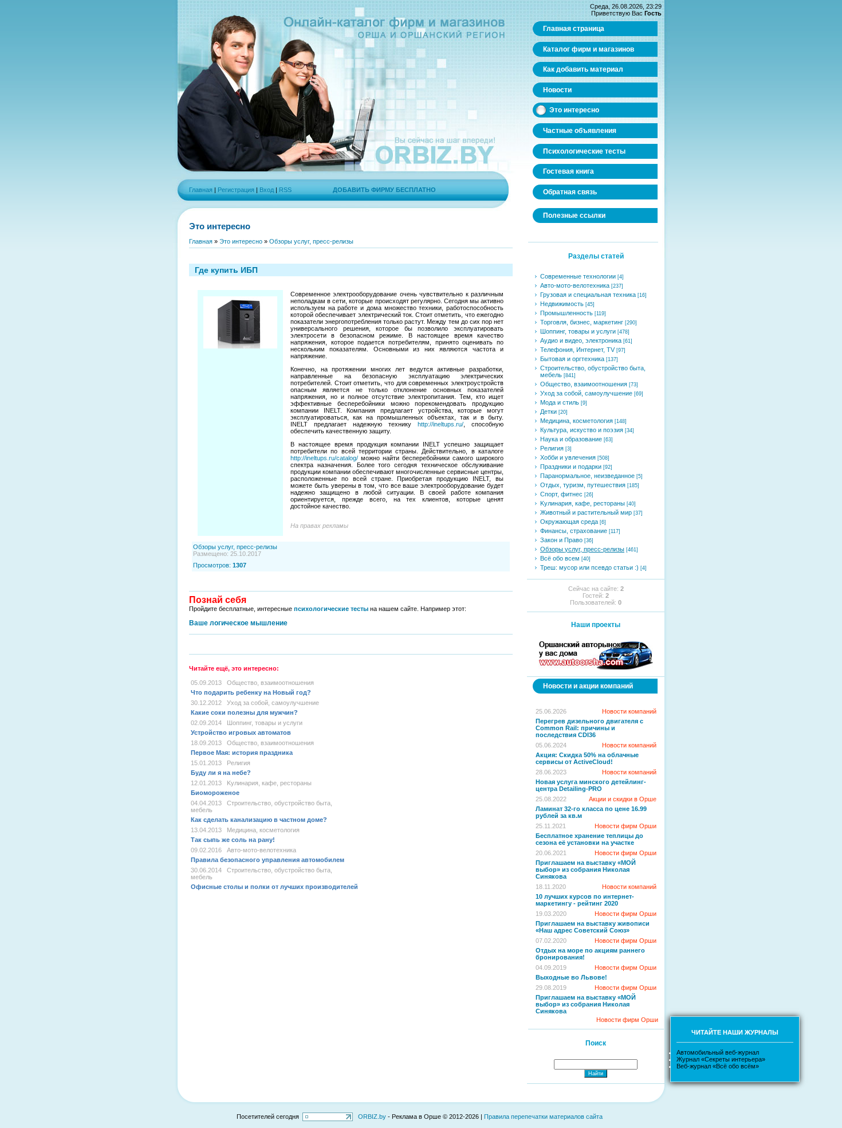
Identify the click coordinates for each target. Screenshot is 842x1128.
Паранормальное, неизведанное (587, 475)
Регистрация (236, 189)
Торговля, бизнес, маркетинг (581, 322)
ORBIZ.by (372, 1116)
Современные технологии (578, 276)
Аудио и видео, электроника (580, 340)
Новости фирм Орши (625, 825)
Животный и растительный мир (586, 512)
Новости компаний (629, 711)
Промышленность (566, 313)
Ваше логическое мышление (238, 623)
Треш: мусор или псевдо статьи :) (589, 567)
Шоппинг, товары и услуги (264, 722)
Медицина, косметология (263, 830)
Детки (548, 411)
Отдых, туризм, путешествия (582, 484)
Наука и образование (571, 439)
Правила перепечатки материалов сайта (543, 1116)
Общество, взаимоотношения (270, 682)
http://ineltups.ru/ (440, 424)
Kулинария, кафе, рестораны (269, 783)
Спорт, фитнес (561, 494)
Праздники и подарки (570, 466)
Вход (266, 189)
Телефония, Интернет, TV (577, 349)
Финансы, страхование (573, 530)
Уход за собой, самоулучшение (273, 702)
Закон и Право (561, 539)
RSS (285, 189)
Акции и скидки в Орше (622, 799)
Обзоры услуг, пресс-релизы (311, 241)
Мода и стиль (559, 402)
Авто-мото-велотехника (261, 850)
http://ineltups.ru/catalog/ (324, 458)
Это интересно (240, 241)
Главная (201, 189)
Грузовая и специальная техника (588, 294)
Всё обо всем (560, 558)
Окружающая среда (569, 521)
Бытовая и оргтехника (572, 358)
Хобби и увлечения (568, 457)
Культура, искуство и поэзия (581, 429)
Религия (238, 762)
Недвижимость (562, 303)
